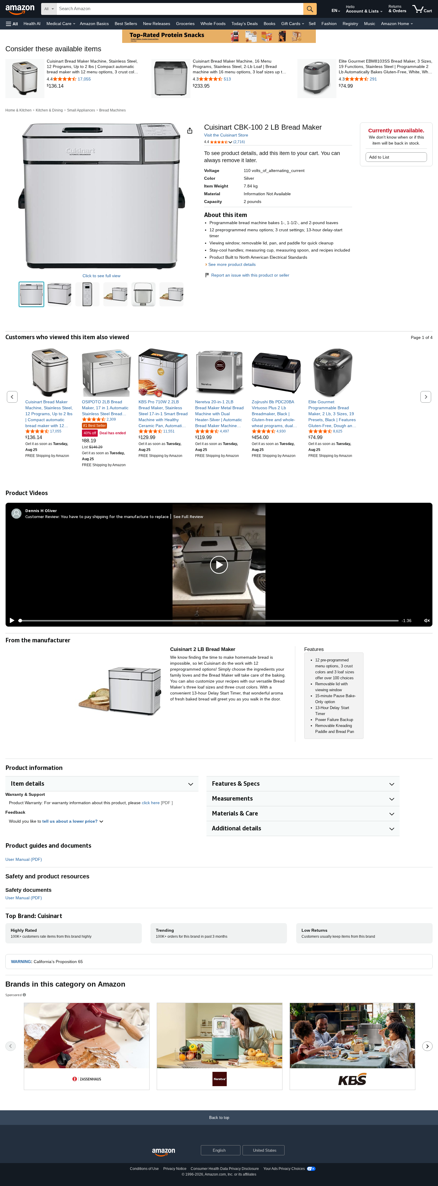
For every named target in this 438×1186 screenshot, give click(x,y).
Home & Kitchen (18, 110)
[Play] (10, 620)
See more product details (232, 264)
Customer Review (42, 516)
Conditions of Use (144, 1169)
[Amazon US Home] (163, 1153)
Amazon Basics (94, 23)
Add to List (379, 157)
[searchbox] (180, 9)
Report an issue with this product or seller (250, 275)
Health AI (32, 23)
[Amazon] (21, 8)
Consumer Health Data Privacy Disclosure (225, 1169)
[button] (12, 24)
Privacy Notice (175, 1169)
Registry (350, 23)
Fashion (329, 23)
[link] (94, 86)
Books (269, 23)
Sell (312, 23)
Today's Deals (245, 23)
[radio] (31, 294)
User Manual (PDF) (23, 859)
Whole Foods (213, 23)
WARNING (21, 961)
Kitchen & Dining (49, 110)
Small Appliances (81, 110)
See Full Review (188, 516)
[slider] (208, 620)
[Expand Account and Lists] (381, 11)
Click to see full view (101, 275)
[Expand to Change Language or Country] (339, 11)
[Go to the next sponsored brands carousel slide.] (427, 1046)
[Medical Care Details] (74, 23)
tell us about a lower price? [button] (70, 821)
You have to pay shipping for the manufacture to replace (115, 516)
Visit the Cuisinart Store (226, 135)
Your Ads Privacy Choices (284, 1169)
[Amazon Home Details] (412, 23)
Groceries (185, 23)
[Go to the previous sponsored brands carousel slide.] (10, 1046)
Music (369, 23)
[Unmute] (427, 620)
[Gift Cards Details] (303, 23)
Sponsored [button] (13, 995)
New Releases (156, 23)
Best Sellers (126, 23)
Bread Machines (112, 110)
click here (151, 802)
